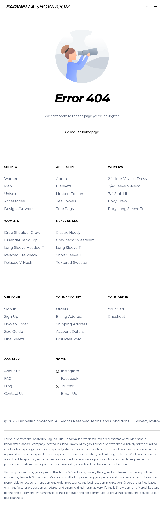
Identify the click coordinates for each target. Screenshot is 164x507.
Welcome (12, 297)
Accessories (66, 167)
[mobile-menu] (155, 6)
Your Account (68, 297)
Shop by (11, 167)
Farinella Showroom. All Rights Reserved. (54, 421)
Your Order (118, 297)
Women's (115, 167)
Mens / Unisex (67, 221)
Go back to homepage (82, 132)
